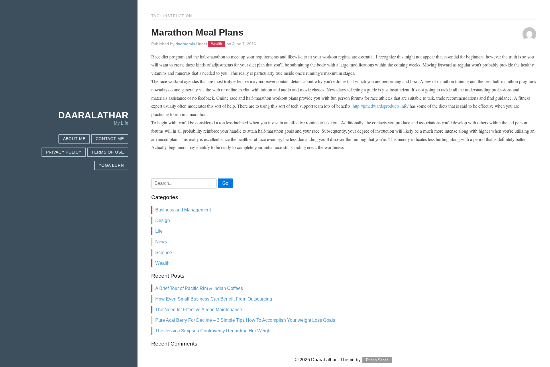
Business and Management (183, 209)
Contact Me (110, 139)
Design (162, 220)
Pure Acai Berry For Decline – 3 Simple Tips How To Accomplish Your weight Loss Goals (245, 320)
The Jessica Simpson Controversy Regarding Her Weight (213, 330)
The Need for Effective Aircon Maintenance (198, 309)
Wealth (216, 44)
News (161, 241)
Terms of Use (107, 152)
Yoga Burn (111, 165)
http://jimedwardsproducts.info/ (380, 106)
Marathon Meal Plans (197, 32)
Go (225, 183)
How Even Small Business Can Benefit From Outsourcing (213, 299)
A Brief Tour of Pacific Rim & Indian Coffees (199, 288)
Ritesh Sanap (377, 360)
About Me (74, 139)
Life (159, 231)
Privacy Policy (64, 152)
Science (163, 252)
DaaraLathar (93, 115)
